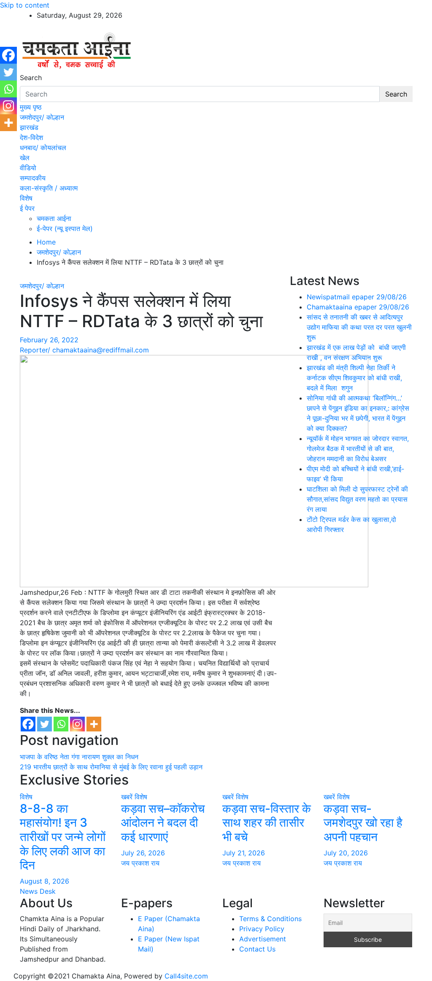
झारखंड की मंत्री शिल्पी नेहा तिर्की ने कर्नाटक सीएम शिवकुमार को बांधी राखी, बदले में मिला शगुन (354, 377)
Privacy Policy (261, 929)
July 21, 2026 (243, 853)
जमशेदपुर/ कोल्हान (42, 117)
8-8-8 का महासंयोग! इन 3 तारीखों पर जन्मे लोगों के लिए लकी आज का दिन (62, 836)
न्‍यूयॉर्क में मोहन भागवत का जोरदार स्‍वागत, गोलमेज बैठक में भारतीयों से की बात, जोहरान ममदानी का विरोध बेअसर (358, 448)
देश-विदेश (31, 137)
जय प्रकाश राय (140, 863)
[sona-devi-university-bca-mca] (194, 470)
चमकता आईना (54, 218)
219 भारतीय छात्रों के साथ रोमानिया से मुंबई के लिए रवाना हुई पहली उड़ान (111, 767)
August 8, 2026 (44, 881)
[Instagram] (77, 724)
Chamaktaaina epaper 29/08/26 (358, 307)
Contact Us (257, 949)
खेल (25, 157)
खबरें (126, 797)
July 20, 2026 (346, 853)
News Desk (38, 891)
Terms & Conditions (270, 918)
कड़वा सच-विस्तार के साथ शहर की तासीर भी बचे (266, 822)
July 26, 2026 (143, 853)
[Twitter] (44, 724)
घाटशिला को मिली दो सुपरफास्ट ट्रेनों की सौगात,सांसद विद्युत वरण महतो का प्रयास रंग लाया (357, 499)
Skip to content (24, 5)
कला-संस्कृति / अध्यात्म (49, 188)
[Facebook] (28, 724)
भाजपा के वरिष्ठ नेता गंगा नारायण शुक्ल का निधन (79, 757)
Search (31, 77)
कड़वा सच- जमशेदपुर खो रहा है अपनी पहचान (363, 822)
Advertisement (262, 939)
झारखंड (29, 127)
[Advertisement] (351, 594)
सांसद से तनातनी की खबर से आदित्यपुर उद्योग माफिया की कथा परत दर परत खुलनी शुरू (359, 327)
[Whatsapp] (61, 724)
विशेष (26, 198)
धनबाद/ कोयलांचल (43, 147)
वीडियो (28, 168)
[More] (93, 724)
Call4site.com (186, 976)
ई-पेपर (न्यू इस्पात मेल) (65, 228)
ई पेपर (27, 208)
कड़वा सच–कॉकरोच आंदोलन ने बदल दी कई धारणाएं (163, 822)
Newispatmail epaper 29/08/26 (357, 297)
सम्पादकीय (33, 178)
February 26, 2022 (49, 340)
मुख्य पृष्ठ (31, 107)
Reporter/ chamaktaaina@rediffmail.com (84, 350)
